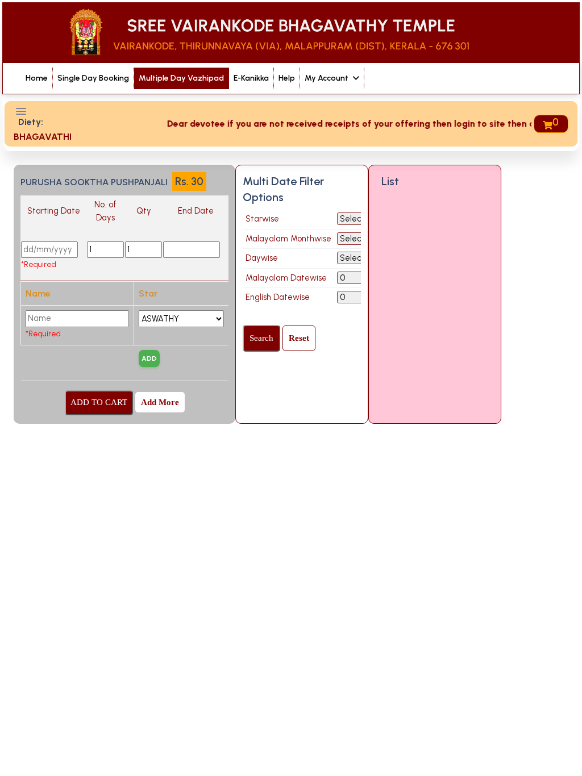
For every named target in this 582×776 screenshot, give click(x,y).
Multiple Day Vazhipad (181, 78)
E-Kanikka (251, 78)
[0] (547, 123)
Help (286, 78)
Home (37, 78)
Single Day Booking (93, 78)
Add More (160, 402)
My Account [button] (327, 78)
